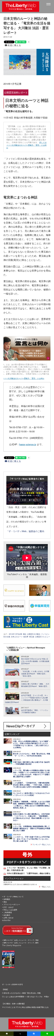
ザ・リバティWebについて (13, 896)
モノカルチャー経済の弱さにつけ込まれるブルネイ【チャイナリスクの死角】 (31, 794)
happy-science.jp (27, 444)
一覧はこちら (45, 886)
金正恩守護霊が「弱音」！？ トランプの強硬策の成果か (34, 711)
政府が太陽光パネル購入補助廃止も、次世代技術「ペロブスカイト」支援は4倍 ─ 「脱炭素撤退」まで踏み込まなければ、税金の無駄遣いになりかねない (31, 817)
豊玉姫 (31, 636)
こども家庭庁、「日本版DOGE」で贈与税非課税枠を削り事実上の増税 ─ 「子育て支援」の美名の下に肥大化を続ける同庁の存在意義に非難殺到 (31, 785)
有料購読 (6, 899)
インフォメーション (14, 878)
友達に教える (14, 45)
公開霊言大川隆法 (33, 634)
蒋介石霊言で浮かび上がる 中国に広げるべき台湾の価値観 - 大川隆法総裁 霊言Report (35, 661)
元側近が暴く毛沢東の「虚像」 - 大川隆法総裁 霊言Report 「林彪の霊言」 (35, 685)
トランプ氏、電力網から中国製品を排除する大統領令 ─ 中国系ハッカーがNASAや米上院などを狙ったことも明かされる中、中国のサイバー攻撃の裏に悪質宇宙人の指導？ (31, 773)
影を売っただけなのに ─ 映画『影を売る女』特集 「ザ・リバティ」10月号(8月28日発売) (31, 755)
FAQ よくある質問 (10, 910)
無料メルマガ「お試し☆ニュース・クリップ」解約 (20, 943)
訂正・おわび (8, 907)
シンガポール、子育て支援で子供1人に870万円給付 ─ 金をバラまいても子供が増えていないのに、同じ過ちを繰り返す (31, 839)
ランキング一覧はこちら (41, 844)
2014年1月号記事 (15, 634)
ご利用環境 (7, 912)
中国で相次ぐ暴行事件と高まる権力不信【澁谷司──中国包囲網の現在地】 (31, 763)
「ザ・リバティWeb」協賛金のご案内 (25, 531)
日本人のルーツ (17, 636)
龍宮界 (25, 636)
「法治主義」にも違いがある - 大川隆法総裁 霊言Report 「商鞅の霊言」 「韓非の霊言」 (35, 673)
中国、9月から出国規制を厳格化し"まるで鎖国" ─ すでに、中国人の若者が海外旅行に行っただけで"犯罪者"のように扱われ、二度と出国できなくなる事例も (31, 744)
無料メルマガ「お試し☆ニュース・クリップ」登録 (20, 940)
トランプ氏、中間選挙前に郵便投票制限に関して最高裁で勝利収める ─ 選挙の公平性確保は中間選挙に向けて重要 (31, 828)
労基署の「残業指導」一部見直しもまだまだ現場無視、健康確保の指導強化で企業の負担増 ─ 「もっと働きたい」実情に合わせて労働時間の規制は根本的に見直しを (31, 804)
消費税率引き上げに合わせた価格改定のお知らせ (20, 884)
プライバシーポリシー (11, 904)
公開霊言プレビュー (42, 636)
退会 (5, 902)
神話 (24, 634)
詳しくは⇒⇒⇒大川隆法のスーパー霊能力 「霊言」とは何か (26, 145)
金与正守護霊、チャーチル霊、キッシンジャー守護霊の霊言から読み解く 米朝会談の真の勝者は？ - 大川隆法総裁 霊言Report (26, 698)
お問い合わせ (8, 917)
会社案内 (6, 915)
